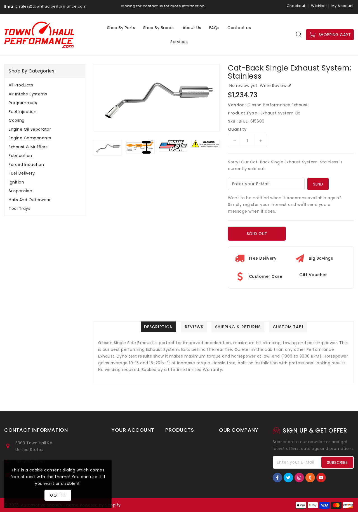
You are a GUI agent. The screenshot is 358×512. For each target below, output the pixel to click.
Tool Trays (19, 208)
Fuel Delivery (22, 173)
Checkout (296, 5)
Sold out (257, 233)
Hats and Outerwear (30, 200)
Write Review (273, 85)
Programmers (23, 102)
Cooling (17, 120)
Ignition (16, 182)
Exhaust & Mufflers (28, 147)
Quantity (237, 129)
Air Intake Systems (28, 94)
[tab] (45, 85)
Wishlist (318, 5)
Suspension (20, 191)
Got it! (58, 495)
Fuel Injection (22, 111)
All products (21, 85)
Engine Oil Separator (30, 129)
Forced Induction (26, 164)
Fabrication (20, 155)
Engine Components (30, 138)
